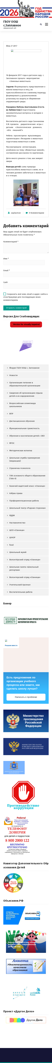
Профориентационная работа (24, 501)
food (11, 545)
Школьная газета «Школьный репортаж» (24, 568)
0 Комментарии (36, 213)
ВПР (11, 413)
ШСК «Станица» (16, 530)
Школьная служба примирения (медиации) (24, 459)
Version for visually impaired (26, 324)
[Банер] (26, 620)
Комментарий (10, 241)
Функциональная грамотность (24, 428)
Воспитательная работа (20, 592)
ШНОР (12, 537)
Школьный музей (17, 552)
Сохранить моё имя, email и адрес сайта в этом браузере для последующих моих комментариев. (25, 297)
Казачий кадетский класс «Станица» (27, 486)
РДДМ (12, 515)
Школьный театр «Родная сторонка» (27, 508)
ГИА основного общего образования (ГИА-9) (27, 477)
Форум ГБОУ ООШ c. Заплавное (24, 368)
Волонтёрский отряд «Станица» (24, 559)
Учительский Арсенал (20, 585)
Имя (6, 258)
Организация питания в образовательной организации (24, 384)
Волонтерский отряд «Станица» (24, 577)
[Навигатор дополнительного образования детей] (26, 883)
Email (6, 270)
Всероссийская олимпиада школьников (22, 405)
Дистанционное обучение (22, 421)
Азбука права (15, 493)
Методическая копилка (20, 450)
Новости (13, 375)
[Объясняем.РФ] (26, 915)
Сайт (5, 282)
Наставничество (17, 523)
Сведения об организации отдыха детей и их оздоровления (26, 394)
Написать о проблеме (26, 697)
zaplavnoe (16, 213)
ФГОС (11, 443)
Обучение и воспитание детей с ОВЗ (27, 436)
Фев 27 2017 (11, 46)
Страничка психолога (19, 468)
